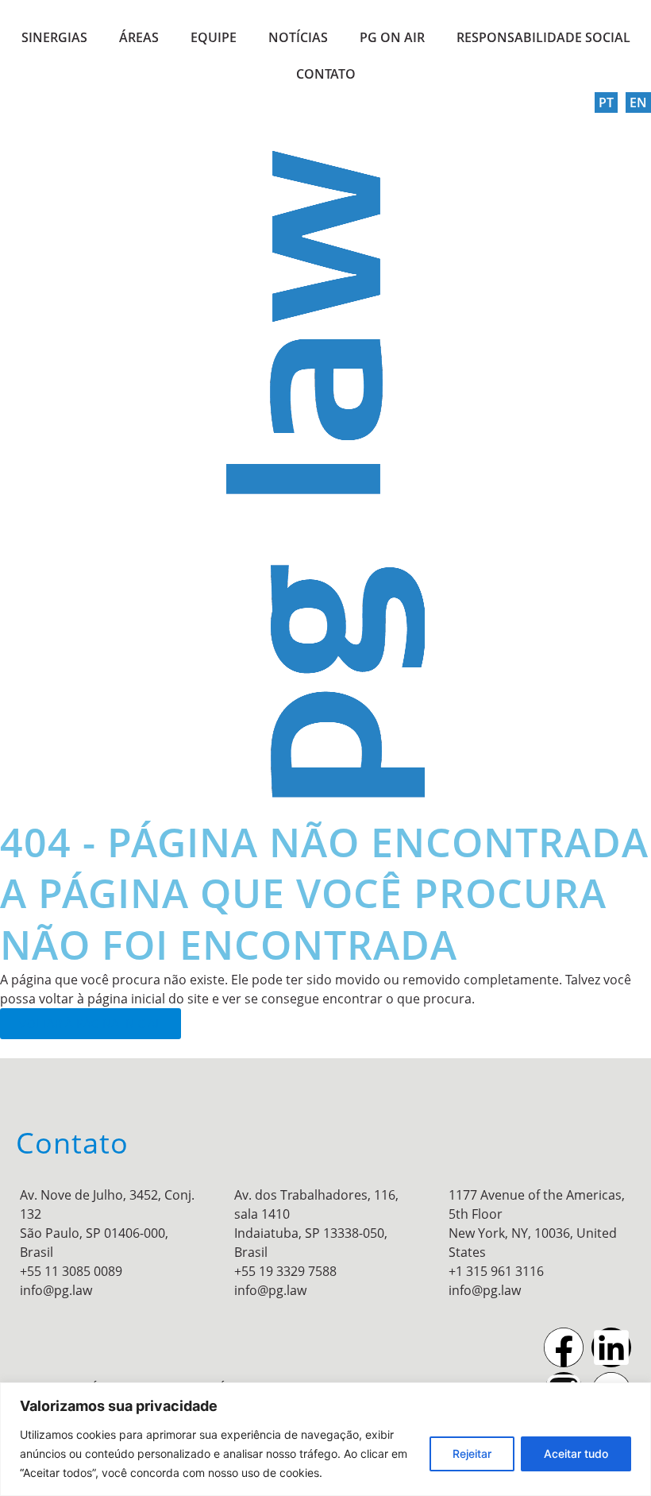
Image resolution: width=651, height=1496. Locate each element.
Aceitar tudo (576, 1453)
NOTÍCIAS (298, 37)
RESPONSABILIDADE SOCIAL (543, 37)
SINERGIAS (54, 37)
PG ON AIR (392, 37)
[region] (325, 1439)
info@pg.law (56, 1290)
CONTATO (326, 74)
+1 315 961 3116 (496, 1271)
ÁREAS (139, 37)
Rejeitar (472, 1453)
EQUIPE (214, 37)
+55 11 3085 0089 (71, 1271)
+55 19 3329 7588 (285, 1271)
